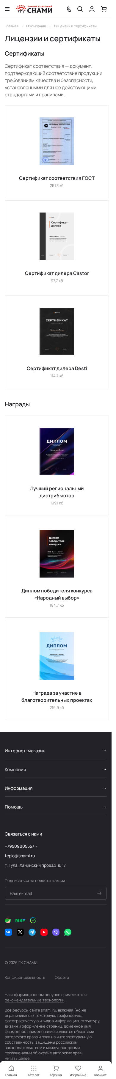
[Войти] (92, 9)
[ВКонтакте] (8, 932)
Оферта (62, 977)
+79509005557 (19, 846)
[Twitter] (20, 932)
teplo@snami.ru (20, 855)
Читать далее (17, 1058)
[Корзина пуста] (104, 9)
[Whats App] (67, 932)
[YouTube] (44, 932)
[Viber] (55, 932)
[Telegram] (32, 932)
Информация (18, 788)
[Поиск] (80, 9)
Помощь (14, 807)
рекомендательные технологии (34, 1000)
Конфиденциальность (25, 977)
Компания (15, 769)
